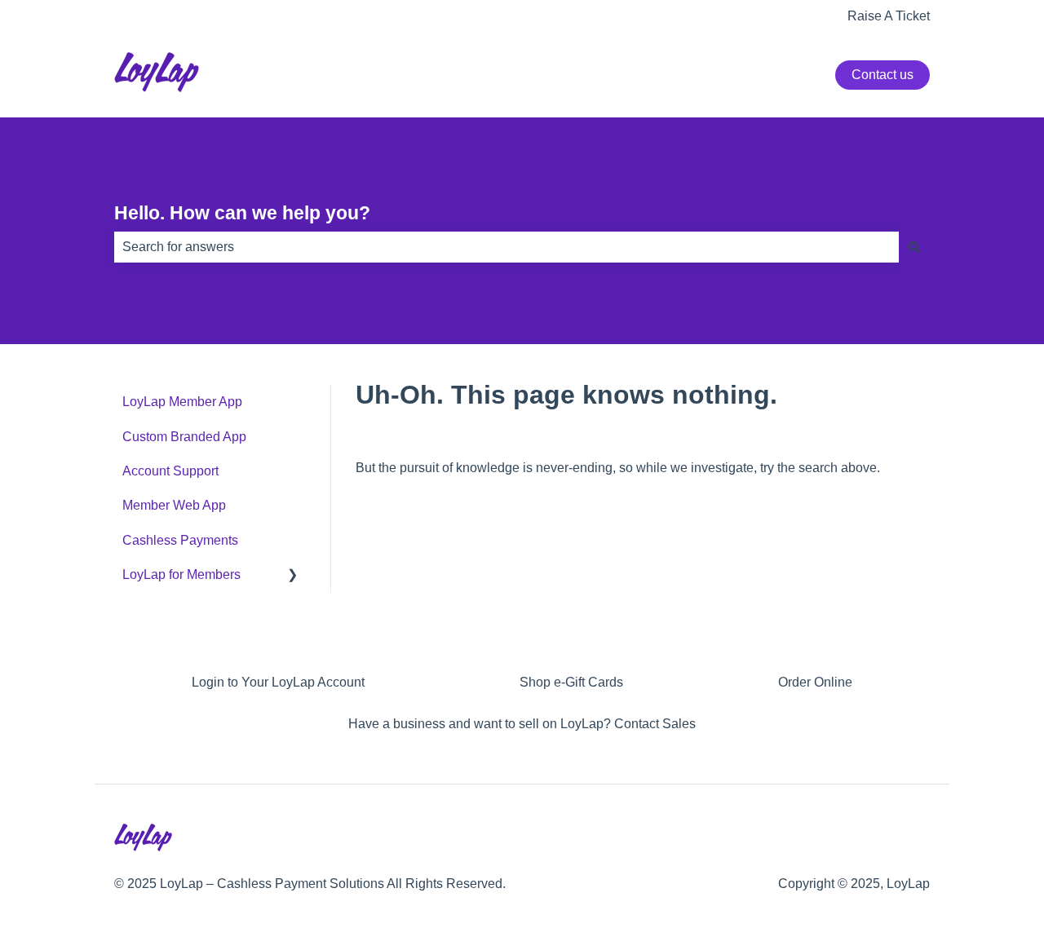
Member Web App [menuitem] (174, 505)
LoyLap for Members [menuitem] (181, 574)
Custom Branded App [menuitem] (184, 437)
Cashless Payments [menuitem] (180, 540)
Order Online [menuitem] (815, 682)
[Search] (914, 247)
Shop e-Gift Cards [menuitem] (571, 682)
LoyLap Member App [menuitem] (182, 402)
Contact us (883, 75)
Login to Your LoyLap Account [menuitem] (278, 682)
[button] (293, 576)
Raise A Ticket (888, 16)
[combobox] (506, 247)
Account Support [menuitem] (170, 471)
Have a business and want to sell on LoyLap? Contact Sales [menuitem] (522, 724)
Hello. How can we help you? (242, 212)
